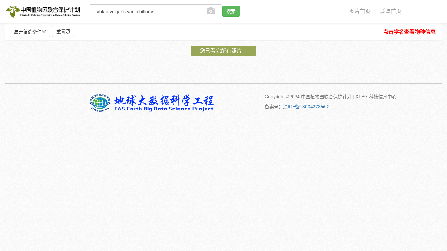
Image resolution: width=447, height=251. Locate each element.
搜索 (231, 11)
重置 (60, 31)
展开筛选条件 (28, 31)
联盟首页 (390, 11)
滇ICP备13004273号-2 (306, 106)
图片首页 (359, 11)
